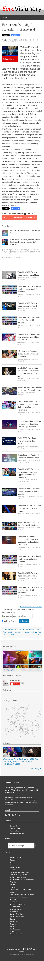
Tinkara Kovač (15, 253)
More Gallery (34, 769)
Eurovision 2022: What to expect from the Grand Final (28, 273)
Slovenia (13, 42)
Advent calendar (15, 857)
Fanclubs (13, 882)
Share (16, 35)
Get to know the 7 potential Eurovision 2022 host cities (28, 456)
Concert (12, 865)
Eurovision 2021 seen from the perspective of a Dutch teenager (30, 388)
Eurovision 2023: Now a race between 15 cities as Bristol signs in (29, 491)
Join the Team (15, 828)
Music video (14, 912)
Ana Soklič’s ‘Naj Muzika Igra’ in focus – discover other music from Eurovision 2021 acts (28, 372)
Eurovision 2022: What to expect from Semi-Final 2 (27, 574)
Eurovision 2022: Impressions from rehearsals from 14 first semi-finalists (28, 337)
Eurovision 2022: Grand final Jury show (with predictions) (29, 523)
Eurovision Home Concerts (19, 872)
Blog (11, 862)
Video (12, 931)
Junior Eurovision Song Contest (21, 889)
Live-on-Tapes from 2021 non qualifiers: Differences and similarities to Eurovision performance (28, 405)
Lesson (12, 892)
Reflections (14, 921)
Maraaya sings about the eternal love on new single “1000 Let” (28, 354)
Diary (14, 899)
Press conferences (18, 904)
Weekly (13, 621)
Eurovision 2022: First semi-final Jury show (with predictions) (29, 320)
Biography (13, 860)
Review (12, 926)
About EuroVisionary (17, 833)
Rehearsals (6, 42)
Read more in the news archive (31, 607)
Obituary (13, 919)
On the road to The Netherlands (23, 880)
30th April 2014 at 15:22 (16, 40)
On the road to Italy (19, 877)
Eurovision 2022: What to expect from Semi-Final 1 (27, 304)
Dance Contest (15, 867)
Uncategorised (15, 929)
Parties (14, 902)
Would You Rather (16, 934)
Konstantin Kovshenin (28, 954)
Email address (7, 616)
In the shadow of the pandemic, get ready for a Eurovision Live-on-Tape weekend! (30, 424)
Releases (13, 924)
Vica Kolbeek (21, 448)
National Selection (16, 914)
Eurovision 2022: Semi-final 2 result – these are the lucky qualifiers (29, 559)
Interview (13, 887)
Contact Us (14, 826)
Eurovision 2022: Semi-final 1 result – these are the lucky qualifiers (29, 289)
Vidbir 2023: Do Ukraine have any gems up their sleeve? (27, 441)
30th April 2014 (7, 249)
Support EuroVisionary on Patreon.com (21, 217)
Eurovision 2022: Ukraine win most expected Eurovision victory (29, 508)
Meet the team (15, 831)
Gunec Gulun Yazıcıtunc (28, 379)
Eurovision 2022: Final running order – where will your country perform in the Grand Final (27, 540)
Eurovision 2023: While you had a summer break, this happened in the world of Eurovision (25, 242)
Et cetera (13, 870)
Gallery (12, 885)
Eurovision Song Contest (33, 40)
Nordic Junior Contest (17, 917)
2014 (7, 251)
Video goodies (17, 909)
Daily (6, 621)
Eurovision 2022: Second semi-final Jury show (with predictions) (30, 590)
